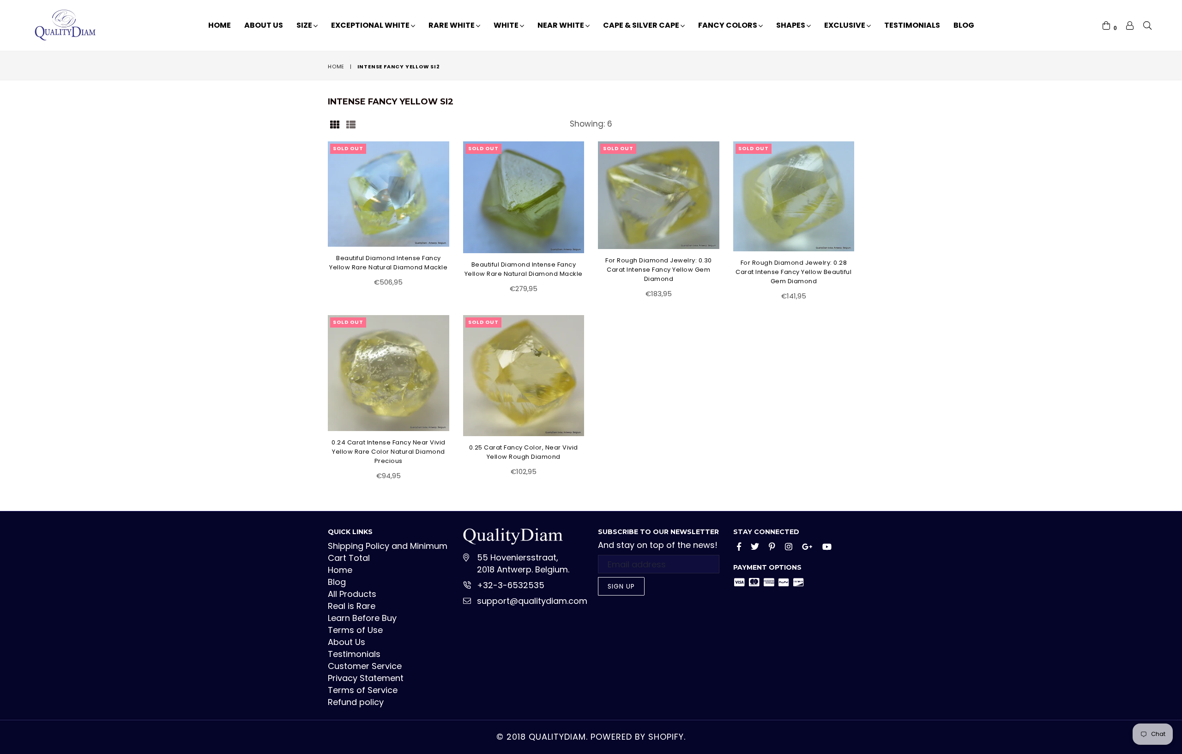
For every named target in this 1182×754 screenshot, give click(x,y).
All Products (352, 594)
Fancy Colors (728, 25)
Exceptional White (371, 25)
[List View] (351, 124)
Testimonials (912, 25)
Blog (963, 25)
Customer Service (365, 666)
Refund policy (356, 702)
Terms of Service (363, 690)
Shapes (791, 25)
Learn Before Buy (362, 618)
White (507, 25)
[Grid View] (335, 124)
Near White (561, 25)
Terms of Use (355, 630)
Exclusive (845, 25)
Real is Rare (351, 606)
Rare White (452, 25)
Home (219, 25)
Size (305, 25)
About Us (263, 25)
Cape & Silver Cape (642, 25)
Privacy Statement (366, 678)
